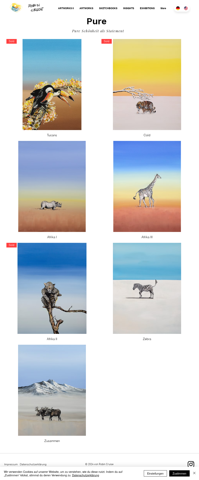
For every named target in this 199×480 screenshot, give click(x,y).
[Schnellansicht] (52, 186)
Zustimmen (179, 473)
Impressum (11, 464)
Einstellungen (155, 473)
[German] (178, 8)
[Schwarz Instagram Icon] (191, 464)
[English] (186, 8)
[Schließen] (194, 473)
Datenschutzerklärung (85, 475)
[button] (66, 8)
